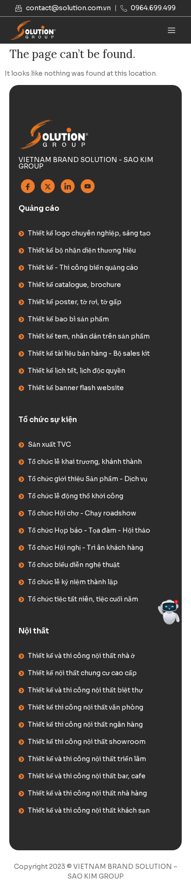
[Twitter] (48, 186)
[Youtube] (88, 186)
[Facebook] (28, 186)
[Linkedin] (68, 186)
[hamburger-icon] (171, 30)
